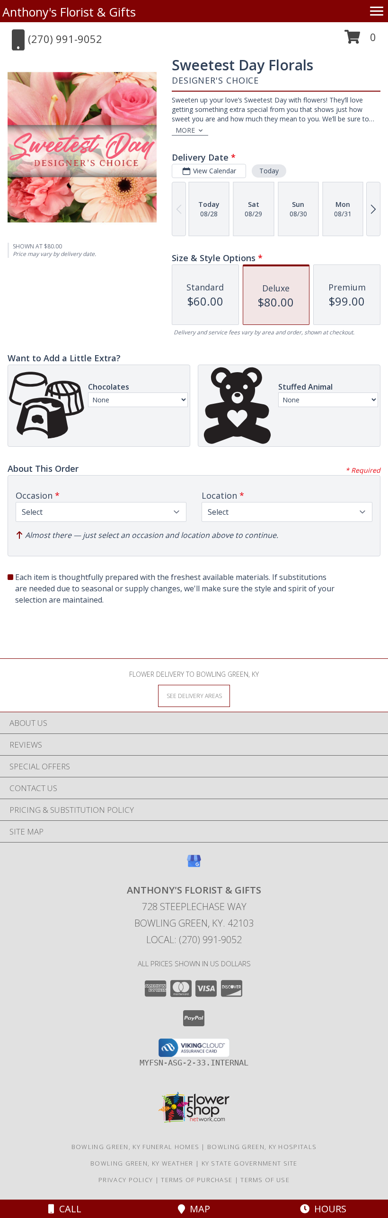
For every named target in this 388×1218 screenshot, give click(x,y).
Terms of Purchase (196, 1179)
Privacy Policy (125, 1179)
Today (269, 170)
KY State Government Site (250, 1163)
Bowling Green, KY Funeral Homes (135, 1146)
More (185, 130)
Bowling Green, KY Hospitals (262, 1146)
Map (197, 1208)
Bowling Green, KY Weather (142, 1163)
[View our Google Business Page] (194, 865)
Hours (327, 1208)
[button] (360, 40)
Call (67, 1208)
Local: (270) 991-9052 (194, 939)
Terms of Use (265, 1179)
